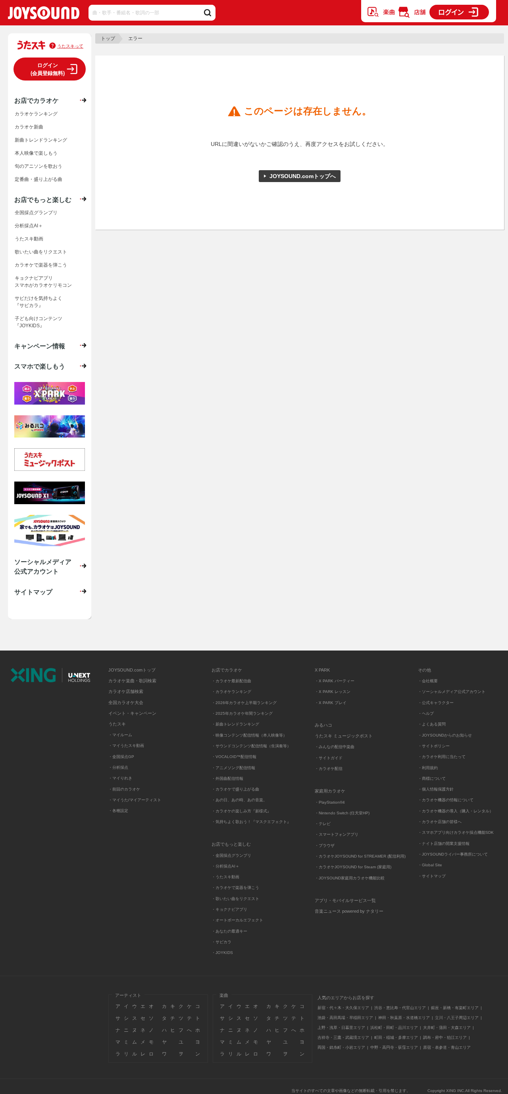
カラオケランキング (36, 114)
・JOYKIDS (222, 952)
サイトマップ (33, 591)
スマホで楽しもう (39, 366)
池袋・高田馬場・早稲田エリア (345, 1017)
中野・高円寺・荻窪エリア (394, 1047)
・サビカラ (221, 942)
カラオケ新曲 (29, 127)
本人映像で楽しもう (36, 153)
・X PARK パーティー (334, 681)
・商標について (432, 778)
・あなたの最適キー (229, 931)
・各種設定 (118, 810)
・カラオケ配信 (329, 768)
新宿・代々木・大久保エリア (343, 1008)
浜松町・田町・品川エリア (394, 1027)
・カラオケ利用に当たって (442, 756)
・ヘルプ (426, 713)
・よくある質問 (432, 724)
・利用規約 (428, 768)
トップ (108, 38)
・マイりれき (120, 778)
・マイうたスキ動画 (126, 745)
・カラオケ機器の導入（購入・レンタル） (455, 811)
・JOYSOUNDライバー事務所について (453, 854)
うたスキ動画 (29, 239)
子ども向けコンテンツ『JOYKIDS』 (38, 322)
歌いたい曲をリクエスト (41, 252)
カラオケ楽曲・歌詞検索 (132, 680)
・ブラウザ (325, 845)
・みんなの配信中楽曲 (334, 747)
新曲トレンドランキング (41, 140)
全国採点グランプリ (36, 212)
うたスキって (70, 46)
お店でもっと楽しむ (42, 199)
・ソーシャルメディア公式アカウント (451, 691)
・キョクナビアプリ (229, 909)
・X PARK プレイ (330, 703)
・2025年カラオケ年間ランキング (242, 713)
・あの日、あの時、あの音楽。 (239, 800)
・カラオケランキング (231, 691)
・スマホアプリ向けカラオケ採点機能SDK (456, 832)
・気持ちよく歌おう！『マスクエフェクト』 (251, 822)
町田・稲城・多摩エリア (396, 1037)
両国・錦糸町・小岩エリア (341, 1047)
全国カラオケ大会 (125, 702)
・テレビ (323, 823)
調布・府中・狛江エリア (445, 1037)
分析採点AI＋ (29, 225)
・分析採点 (118, 767)
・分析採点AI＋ (225, 866)
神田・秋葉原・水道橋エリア (404, 1017)
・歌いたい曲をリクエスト (235, 898)
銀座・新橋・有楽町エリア (455, 1008)
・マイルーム (120, 735)
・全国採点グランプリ (231, 855)
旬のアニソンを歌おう (38, 166)
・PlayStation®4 (330, 802)
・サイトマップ (432, 876)
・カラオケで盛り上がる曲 (235, 789)
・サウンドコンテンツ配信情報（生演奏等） (251, 746)
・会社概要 (428, 681)
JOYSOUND (43, 14)
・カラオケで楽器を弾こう (235, 887)
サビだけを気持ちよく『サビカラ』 (38, 302)
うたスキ (117, 724)
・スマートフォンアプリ (336, 834)
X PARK (322, 670)
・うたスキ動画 (225, 877)
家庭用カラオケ (330, 791)
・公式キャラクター (436, 703)
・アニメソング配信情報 (233, 768)
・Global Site (430, 865)
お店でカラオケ (36, 100)
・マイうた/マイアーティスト (134, 800)
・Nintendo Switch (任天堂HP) (342, 813)
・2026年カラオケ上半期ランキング (244, 703)
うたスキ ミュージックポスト (344, 735)
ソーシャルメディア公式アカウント (42, 566)
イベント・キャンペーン (132, 713)
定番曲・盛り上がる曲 (38, 179)
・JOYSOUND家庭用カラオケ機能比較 (350, 878)
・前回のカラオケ (124, 789)
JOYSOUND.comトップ (132, 670)
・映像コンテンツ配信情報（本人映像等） (249, 735)
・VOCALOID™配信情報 (234, 756)
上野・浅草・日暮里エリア (341, 1027)
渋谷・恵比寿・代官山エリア (400, 1008)
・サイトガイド (329, 758)
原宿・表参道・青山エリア (447, 1047)
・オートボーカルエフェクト (237, 920)
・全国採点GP (121, 756)
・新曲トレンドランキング (235, 724)
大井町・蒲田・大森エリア (447, 1027)
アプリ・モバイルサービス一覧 (345, 900)
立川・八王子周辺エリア (457, 1017)
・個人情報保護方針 (436, 789)
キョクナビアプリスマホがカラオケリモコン (43, 281)
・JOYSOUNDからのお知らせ (445, 735)
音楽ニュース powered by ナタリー (349, 911)
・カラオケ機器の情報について (445, 800)
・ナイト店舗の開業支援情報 (444, 843)
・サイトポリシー (434, 746)
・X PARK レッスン (332, 691)
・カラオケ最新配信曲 (231, 681)
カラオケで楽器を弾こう (41, 265)
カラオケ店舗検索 (125, 691)
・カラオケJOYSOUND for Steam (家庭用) (353, 867)
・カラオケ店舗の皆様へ (440, 822)
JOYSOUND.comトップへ (302, 176)
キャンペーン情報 (39, 345)
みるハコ (323, 725)
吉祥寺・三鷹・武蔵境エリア (343, 1037)
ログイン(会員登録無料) (48, 69)
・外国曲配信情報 (227, 778)
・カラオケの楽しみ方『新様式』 (241, 811)
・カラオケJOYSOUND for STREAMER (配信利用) (360, 856)
